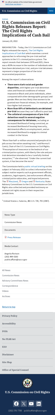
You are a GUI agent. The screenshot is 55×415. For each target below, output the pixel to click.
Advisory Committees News (15, 280)
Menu (51, 11)
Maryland (13, 181)
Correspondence (10, 285)
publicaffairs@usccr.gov (35, 410)
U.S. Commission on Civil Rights (19, 11)
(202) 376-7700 (15, 410)
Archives (6, 296)
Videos (5, 291)
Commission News (10, 275)
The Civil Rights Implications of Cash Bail (22, 52)
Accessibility (9, 323)
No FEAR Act (9, 339)
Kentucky (40, 181)
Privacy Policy (9, 316)
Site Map (7, 362)
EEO (4, 347)
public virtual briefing (34, 166)
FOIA (4, 331)
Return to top (8, 306)
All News (6, 270)
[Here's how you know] (27, 4)
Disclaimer (8, 354)
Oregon (25, 181)
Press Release (14, 237)
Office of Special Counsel (15, 370)
